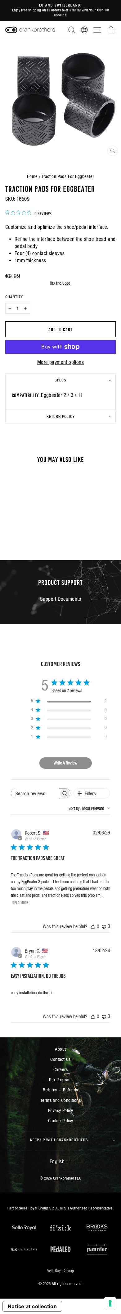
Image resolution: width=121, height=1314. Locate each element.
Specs (60, 380)
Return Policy (61, 416)
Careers (60, 1069)
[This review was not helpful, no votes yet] (104, 926)
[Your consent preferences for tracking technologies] (110, 1303)
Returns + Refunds (60, 1089)
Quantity (14, 297)
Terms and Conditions (60, 1100)
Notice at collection (32, 1306)
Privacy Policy (60, 1110)
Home (32, 176)
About (60, 1049)
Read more (20, 902)
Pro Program (60, 1079)
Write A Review (65, 762)
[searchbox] (35, 793)
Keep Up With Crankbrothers (59, 1140)
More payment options (60, 362)
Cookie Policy (60, 1120)
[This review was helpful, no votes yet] (93, 926)
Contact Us (60, 1059)
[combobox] (89, 808)
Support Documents (60, 599)
